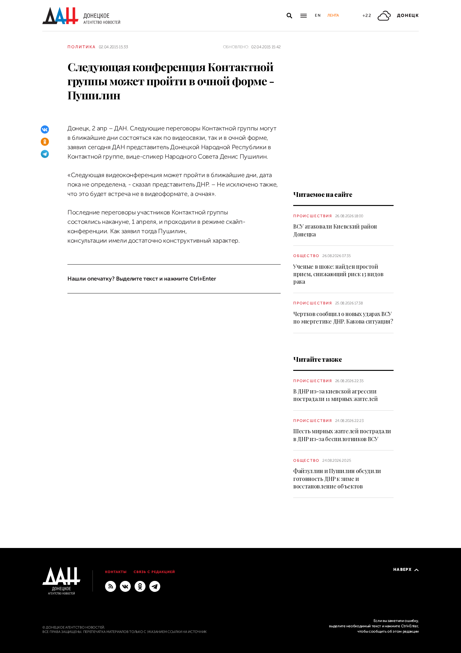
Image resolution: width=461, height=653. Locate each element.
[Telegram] (45, 154)
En (318, 15)
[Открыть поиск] (289, 16)
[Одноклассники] (45, 142)
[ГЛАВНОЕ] (154, 586)
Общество (306, 256)
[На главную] (81, 15)
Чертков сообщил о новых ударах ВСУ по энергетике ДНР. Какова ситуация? (343, 317)
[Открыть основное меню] (304, 16)
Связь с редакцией (154, 572)
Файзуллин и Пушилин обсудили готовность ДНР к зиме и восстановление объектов (337, 478)
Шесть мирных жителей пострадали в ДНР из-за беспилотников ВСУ (342, 434)
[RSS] (110, 586)
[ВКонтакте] (45, 129)
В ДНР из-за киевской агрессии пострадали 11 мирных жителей (335, 395)
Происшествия (312, 216)
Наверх (402, 569)
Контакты (116, 572)
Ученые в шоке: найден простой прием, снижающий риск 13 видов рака (338, 274)
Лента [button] (333, 15)
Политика (81, 47)
